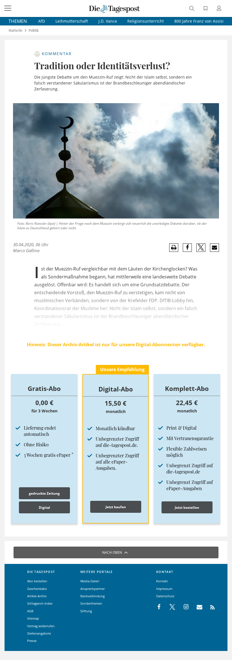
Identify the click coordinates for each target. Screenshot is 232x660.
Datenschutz (165, 596)
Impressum (164, 589)
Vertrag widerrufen (41, 626)
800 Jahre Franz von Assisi (199, 21)
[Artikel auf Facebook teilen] (187, 247)
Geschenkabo (37, 589)
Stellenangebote (39, 633)
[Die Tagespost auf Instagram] (183, 607)
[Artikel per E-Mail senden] (214, 247)
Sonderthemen (91, 603)
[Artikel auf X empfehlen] (201, 247)
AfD (41, 21)
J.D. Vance (107, 21)
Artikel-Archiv (37, 596)
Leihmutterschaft (71, 21)
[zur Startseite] (114, 8)
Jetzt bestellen (187, 507)
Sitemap (33, 618)
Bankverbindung (92, 596)
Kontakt (162, 581)
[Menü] (8, 8)
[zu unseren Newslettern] (196, 607)
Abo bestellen (37, 581)
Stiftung (86, 611)
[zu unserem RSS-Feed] (209, 607)
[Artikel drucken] (174, 247)
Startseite (15, 30)
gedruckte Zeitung (44, 493)
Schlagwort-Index (40, 603)
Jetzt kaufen (116, 507)
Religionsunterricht (145, 21)
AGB (30, 611)
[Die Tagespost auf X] (169, 607)
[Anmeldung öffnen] (220, 9)
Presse (31, 641)
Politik (34, 30)
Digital (44, 507)
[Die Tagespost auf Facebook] (159, 607)
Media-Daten (89, 581)
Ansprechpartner (92, 589)
